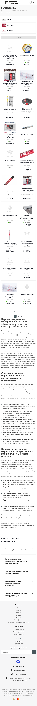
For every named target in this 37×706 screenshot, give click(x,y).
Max (18, 661)
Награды (18, 617)
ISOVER (9, 20)
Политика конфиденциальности (18, 622)
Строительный (18, 643)
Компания (18, 605)
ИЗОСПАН (10, 25)
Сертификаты (18, 620)
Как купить (18, 626)
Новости (18, 610)
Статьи (18, 613)
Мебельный (18, 641)
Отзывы (18, 615)
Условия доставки (18, 632)
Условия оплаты (18, 629)
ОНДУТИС (10, 31)
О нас (18, 608)
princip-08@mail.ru (20, 674)
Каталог (18, 638)
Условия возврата (18, 634)
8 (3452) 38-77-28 (19, 670)
